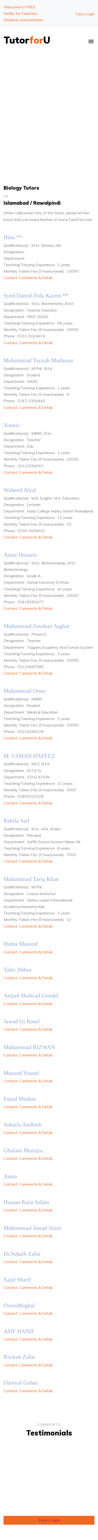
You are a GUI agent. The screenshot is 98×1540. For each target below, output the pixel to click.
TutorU (27, 40)
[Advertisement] (49, 106)
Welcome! (23, 13)
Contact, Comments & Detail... (29, 277)
